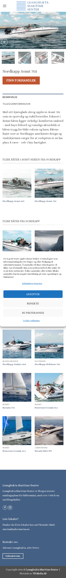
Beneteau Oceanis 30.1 (46, 407)
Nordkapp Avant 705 (45, 201)
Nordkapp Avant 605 (13, 201)
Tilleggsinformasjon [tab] (16, 104)
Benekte (33, 303)
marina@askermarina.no (16, 529)
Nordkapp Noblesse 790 (47, 364)
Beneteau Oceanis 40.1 (14, 451)
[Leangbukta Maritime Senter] (33, 6)
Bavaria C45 (9, 407)
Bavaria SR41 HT (43, 451)
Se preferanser (33, 312)
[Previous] (6, 30)
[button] (5, 6)
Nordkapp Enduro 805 (14, 364)
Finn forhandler (21, 80)
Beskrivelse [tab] (10, 97)
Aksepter (33, 294)
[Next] (60, 30)
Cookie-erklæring (31, 320)
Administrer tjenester (32, 283)
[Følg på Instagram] (10, 507)
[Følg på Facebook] (5, 507)
